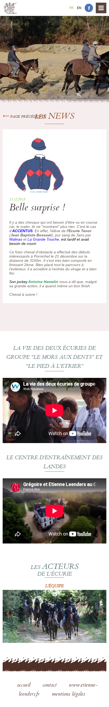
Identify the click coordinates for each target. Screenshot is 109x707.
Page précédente (27, 117)
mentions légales (68, 694)
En (79, 8)
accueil (24, 685)
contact (50, 685)
